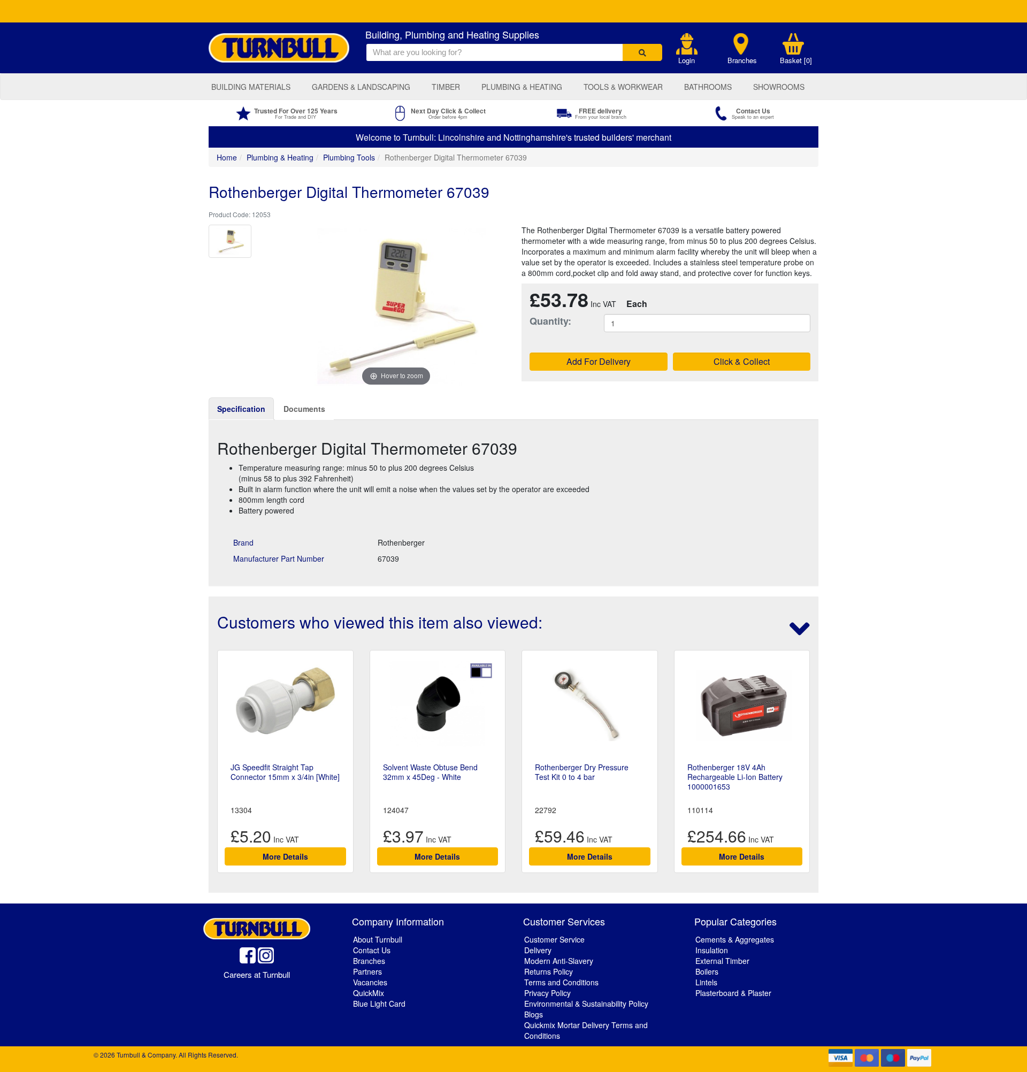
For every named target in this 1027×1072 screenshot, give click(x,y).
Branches (742, 60)
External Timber (722, 960)
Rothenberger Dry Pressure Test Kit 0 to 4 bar (582, 772)
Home (227, 157)
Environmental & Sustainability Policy (586, 1003)
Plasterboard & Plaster (733, 992)
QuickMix (368, 992)
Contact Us (371, 950)
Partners (367, 971)
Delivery (537, 950)
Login (686, 60)
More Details (285, 856)
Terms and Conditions (561, 982)
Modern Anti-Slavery (558, 960)
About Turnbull (377, 939)
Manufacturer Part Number (278, 558)
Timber (446, 86)
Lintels (706, 982)
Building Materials (250, 86)
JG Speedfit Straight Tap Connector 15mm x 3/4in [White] (285, 772)
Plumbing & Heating (521, 86)
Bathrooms (708, 86)
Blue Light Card (379, 1003)
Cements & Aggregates (734, 939)
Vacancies (370, 982)
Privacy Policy (547, 992)
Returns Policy (548, 971)
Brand (243, 542)
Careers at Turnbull (257, 974)
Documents (304, 408)
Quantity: (550, 321)
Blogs (533, 1014)
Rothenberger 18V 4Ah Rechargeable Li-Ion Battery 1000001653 (735, 777)
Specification (241, 408)
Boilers (706, 971)
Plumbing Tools (349, 157)
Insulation (711, 950)
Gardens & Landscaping (361, 86)
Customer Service (554, 939)
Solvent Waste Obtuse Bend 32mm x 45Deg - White (430, 772)
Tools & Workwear (623, 86)
